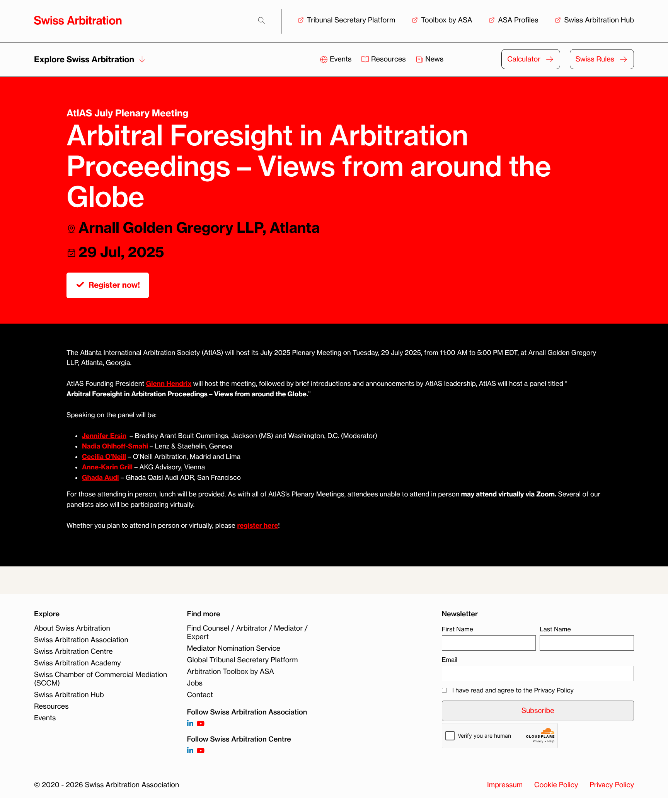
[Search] (261, 21)
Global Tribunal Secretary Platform (242, 660)
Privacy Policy (554, 690)
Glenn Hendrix (169, 384)
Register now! (114, 285)
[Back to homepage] (78, 20)
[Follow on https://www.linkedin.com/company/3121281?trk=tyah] (190, 724)
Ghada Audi (100, 478)
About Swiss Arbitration (72, 628)
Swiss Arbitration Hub (599, 20)
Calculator (523, 59)
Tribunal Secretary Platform (351, 20)
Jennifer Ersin (104, 436)
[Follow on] (190, 751)
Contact (200, 695)
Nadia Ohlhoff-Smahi (115, 446)
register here (257, 526)
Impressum (505, 785)
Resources (388, 59)
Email (449, 659)
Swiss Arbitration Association (81, 640)
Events (340, 59)
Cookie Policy (556, 785)
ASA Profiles (518, 20)
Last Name (555, 629)
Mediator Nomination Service (234, 648)
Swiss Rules (595, 59)
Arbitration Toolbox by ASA (230, 671)
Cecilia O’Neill (104, 457)
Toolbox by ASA (446, 20)
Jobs (195, 683)
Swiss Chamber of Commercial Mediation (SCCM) (100, 678)
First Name (457, 629)
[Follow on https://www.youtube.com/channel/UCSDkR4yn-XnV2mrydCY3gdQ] (200, 724)
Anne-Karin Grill (107, 467)
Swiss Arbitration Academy (77, 663)
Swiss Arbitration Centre (73, 651)
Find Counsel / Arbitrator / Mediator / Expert (247, 632)
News (434, 59)
